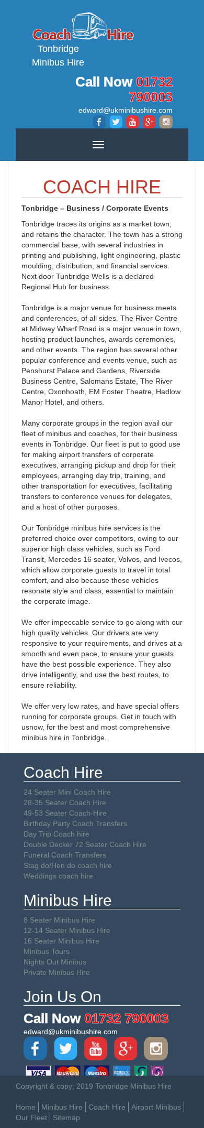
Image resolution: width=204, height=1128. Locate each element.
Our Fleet (31, 1117)
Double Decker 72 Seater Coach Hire (85, 844)
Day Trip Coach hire (56, 834)
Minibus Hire (62, 1107)
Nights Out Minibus (55, 962)
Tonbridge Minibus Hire (58, 56)
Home (26, 1107)
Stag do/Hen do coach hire (68, 865)
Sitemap (66, 1117)
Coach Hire (107, 1107)
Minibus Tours (47, 951)
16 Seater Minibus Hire (61, 941)
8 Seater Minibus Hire (59, 920)
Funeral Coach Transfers (65, 855)
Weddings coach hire (58, 876)
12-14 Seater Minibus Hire (67, 930)
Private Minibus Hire (57, 972)
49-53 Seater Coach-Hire (65, 813)
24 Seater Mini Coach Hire (67, 792)
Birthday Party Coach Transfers (75, 823)
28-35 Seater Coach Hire (65, 802)
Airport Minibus (156, 1107)
